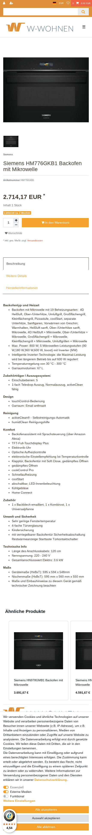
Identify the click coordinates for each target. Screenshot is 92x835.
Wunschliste (14, 233)
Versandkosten (35, 240)
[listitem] (38, 661)
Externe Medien (20, 791)
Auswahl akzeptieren (46, 818)
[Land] (54, 3)
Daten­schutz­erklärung (50, 779)
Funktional (17, 796)
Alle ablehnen (46, 827)
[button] (4, 660)
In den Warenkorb (56, 222)
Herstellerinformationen (22, 288)
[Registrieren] (11, 3)
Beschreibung (15, 263)
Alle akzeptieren (46, 809)
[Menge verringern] (16, 225)
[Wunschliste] (68, 3)
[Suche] (83, 11)
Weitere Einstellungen (19, 800)
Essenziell (17, 787)
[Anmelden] (4, 3)
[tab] (46, 263)
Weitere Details (16, 276)
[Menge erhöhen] (16, 220)
